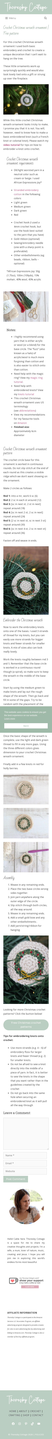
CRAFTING (14, 1415)
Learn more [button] (9, 718)
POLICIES (39, 1434)
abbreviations (27, 410)
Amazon (22, 422)
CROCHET (35, 1411)
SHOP (26, 1415)
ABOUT (23, 1411)
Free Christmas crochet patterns (26, 1024)
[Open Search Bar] (45, 18)
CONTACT (37, 1415)
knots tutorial (26, 394)
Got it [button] (26, 726)
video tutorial (11, 144)
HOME (12, 1411)
